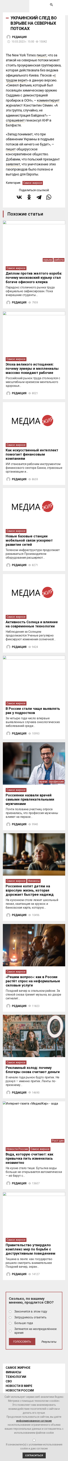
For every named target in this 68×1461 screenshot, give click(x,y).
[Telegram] (38, 197)
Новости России (17, 1149)
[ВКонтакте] (19, 197)
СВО (9, 1381)
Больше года (23, 1323)
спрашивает (15, 120)
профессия (56, 781)
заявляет (13, 164)
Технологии (16, 1377)
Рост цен (58, 1140)
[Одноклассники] (29, 197)
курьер (47, 259)
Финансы (34, 881)
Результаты (49, 1341)
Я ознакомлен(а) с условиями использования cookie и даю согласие (34, 1446)
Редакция (19, 37)
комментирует (48, 100)
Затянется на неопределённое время (35, 1331)
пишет (41, 55)
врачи (43, 781)
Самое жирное (32, 183)
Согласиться (34, 1455)
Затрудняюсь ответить (30, 1317)
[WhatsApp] (48, 197)
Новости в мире (19, 1386)
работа (59, 259)
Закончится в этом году (30, 1311)
